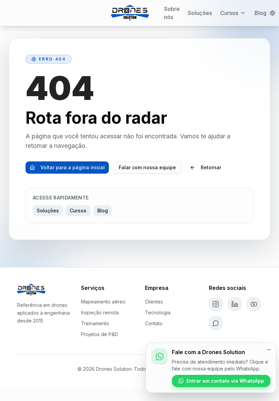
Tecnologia (157, 312)
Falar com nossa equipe (147, 167)
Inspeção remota (100, 312)
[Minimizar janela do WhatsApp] (269, 349)
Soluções (200, 13)
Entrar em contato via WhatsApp (225, 381)
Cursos (229, 13)
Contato (154, 323)
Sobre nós (172, 12)
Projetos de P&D (99, 334)
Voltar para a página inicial (72, 167)
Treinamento (95, 323)
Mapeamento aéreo (103, 301)
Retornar (211, 167)
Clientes (154, 301)
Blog (260, 13)
